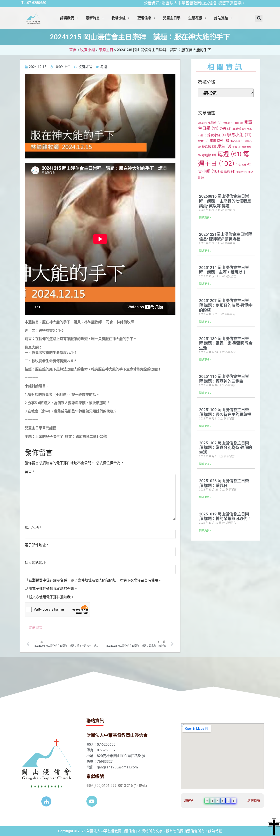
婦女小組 (216, 135)
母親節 (209, 155)
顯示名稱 (33, 527)
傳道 (238, 123)
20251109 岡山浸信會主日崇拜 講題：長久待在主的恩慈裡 (225, 412)
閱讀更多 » (205, 217)
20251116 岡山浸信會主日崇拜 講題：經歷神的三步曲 (224, 379)
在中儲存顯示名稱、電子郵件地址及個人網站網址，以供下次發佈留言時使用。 (95, 580)
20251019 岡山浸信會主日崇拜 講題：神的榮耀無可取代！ (225, 516)
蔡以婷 (241, 172)
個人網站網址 (35, 562)
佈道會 (215, 122)
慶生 (224, 146)
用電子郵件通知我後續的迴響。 (53, 588)
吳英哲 (239, 129)
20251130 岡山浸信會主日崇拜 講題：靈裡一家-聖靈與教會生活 (226, 343)
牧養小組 (87, 49)
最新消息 (93, 18)
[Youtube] (91, 801)
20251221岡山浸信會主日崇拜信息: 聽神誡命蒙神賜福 (225, 236)
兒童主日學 (171, 18)
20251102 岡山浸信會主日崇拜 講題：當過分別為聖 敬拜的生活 (225, 448)
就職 (203, 141)
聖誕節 (227, 171)
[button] (69, 18)
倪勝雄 (228, 123)
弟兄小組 (236, 141)
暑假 (236, 146)
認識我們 (67, 18)
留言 (30, 471)
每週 (103, 67)
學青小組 (239, 134)
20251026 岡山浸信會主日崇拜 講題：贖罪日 (224, 483)
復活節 (209, 146)
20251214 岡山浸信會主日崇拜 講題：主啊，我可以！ (224, 270)
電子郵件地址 (37, 545)
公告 (225, 129)
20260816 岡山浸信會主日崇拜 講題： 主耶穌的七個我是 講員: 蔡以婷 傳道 (225, 201)
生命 (241, 164)
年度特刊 (219, 141)
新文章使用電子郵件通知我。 (51, 597)
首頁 (73, 49)
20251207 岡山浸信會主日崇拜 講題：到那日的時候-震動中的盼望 (226, 305)
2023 (202, 123)
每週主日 (105, 49)
